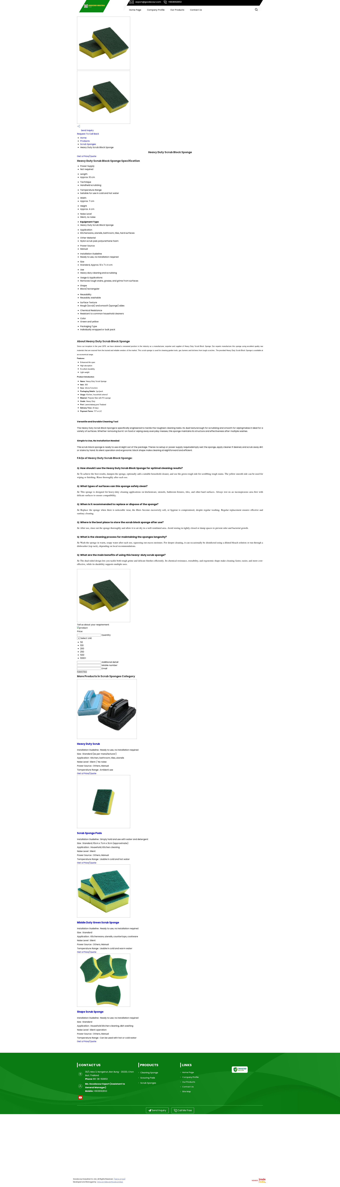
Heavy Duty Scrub (88, 744)
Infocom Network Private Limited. (110, 1182)
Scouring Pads (147, 1077)
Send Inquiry (87, 130)
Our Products (177, 9)
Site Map (186, 1091)
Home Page (135, 9)
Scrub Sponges (88, 144)
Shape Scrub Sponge (90, 1012)
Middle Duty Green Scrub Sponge (98, 922)
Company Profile (156, 9)
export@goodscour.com (148, 1)
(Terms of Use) (119, 1179)
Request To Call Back (88, 133)
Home (83, 137)
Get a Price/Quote (86, 156)
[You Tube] (80, 1099)
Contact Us (196, 9)
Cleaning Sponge (149, 1072)
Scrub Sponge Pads (89, 833)
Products (85, 140)
